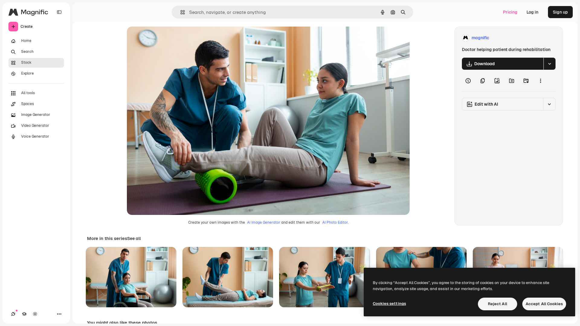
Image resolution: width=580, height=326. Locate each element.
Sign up (560, 12)
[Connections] (13, 314)
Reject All (497, 303)
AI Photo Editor (335, 222)
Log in (532, 12)
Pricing (510, 12)
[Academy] (24, 314)
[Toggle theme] (35, 314)
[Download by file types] (549, 64)
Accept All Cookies (544, 303)
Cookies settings (389, 303)
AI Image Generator (263, 222)
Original (165, 38)
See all (134, 238)
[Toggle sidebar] (59, 12)
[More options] (540, 81)
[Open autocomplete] (180, 12)
